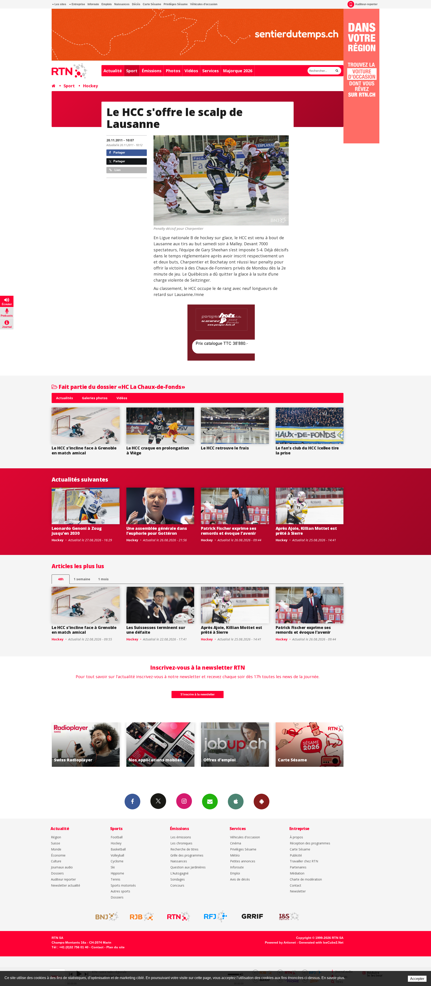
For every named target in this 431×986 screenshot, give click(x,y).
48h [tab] (61, 579)
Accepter (417, 979)
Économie (58, 855)
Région (56, 837)
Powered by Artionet (280, 942)
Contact (295, 885)
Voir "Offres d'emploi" (98, 744)
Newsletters (210, 801)
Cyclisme (117, 861)
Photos (173, 70)
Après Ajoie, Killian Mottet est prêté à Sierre (306, 531)
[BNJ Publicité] (105, 916)
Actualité (112, 70)
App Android (261, 801)
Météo (235, 855)
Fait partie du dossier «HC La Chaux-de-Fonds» (121, 386)
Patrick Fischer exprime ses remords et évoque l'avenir (228, 531)
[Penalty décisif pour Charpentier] (221, 180)
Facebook (132, 801)
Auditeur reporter (63, 879)
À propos (296, 837)
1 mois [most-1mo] (103, 579)
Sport (131, 70)
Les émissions (180, 837)
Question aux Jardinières (188, 867)
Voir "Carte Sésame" (172, 744)
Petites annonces (242, 861)
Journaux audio (62, 867)
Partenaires (298, 867)
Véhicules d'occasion (203, 4)
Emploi (235, 873)
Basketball (118, 849)
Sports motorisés (123, 885)
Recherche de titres (184, 849)
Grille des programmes (186, 855)
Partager (118, 152)
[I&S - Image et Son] (289, 916)
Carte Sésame (152, 4)
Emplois (106, 4)
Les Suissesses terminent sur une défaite (155, 630)
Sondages (177, 879)
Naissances (122, 4)
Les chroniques (181, 843)
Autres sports (120, 891)
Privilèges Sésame (176, 4)
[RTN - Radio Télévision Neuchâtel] (179, 916)
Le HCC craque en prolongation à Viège (157, 450)
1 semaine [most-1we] (82, 579)
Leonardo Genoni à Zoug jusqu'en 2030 (77, 531)
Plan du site (115, 947)
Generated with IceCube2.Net (321, 942)
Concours (177, 885)
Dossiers (57, 873)
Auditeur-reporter (366, 4)
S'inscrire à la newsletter (197, 694)
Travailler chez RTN (304, 861)
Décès (136, 4)
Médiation (297, 873)
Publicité (296, 855)
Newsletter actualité (65, 885)
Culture (56, 861)
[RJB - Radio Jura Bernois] (142, 916)
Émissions (151, 70)
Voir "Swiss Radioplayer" (247, 744)
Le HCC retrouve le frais (225, 448)
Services (210, 70)
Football (117, 837)
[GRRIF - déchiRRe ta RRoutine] (252, 916)
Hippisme (117, 873)
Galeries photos (95, 398)
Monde (56, 849)
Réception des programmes (310, 843)
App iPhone (236, 801)
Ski (113, 867)
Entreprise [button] (78, 4)
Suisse (55, 843)
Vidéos (191, 70)
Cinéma (235, 843)
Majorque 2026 (237, 70)
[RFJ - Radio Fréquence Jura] (215, 916)
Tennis (115, 879)
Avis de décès (240, 879)
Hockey (90, 85)
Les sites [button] (60, 4)
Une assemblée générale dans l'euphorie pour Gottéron (156, 531)
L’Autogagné (179, 873)
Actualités (64, 398)
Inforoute (93, 4)
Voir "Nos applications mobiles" (321, 744)
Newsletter (298, 891)
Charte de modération (306, 879)
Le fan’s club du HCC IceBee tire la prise (307, 450)
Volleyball (117, 855)
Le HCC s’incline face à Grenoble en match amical (84, 450)
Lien (117, 170)
